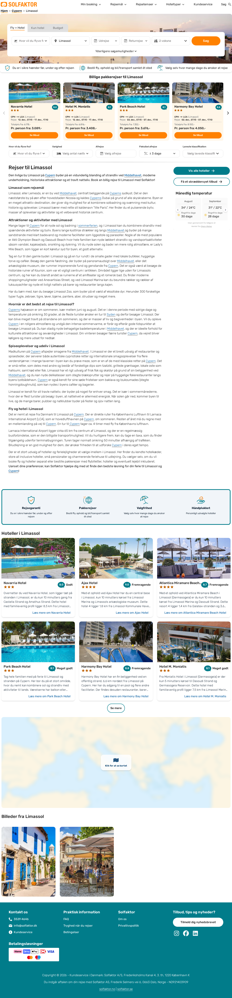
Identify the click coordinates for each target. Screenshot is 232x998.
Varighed (57, 146)
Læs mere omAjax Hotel (132, 612)
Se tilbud (34, 135)
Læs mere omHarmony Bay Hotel (125, 696)
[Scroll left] (178, 210)
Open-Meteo (206, 226)
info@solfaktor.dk (25, 925)
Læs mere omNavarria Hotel (51, 612)
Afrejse (100, 146)
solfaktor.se (125, 989)
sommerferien (88, 225)
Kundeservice (203, 4)
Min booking (89, 4)
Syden (111, 314)
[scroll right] (228, 113)
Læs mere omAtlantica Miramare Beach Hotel (195, 612)
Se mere (116, 708)
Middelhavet (132, 175)
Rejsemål (116, 4)
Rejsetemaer (144, 4)
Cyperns (115, 193)
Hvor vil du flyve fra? (20, 146)
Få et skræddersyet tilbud (199, 181)
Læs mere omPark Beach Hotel (49, 696)
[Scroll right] (225, 210)
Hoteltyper (173, 4)
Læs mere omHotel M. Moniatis (205, 696)
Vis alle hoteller (199, 170)
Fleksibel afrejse (148, 146)
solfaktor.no (107, 989)
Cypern (50, 175)
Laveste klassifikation (194, 146)
